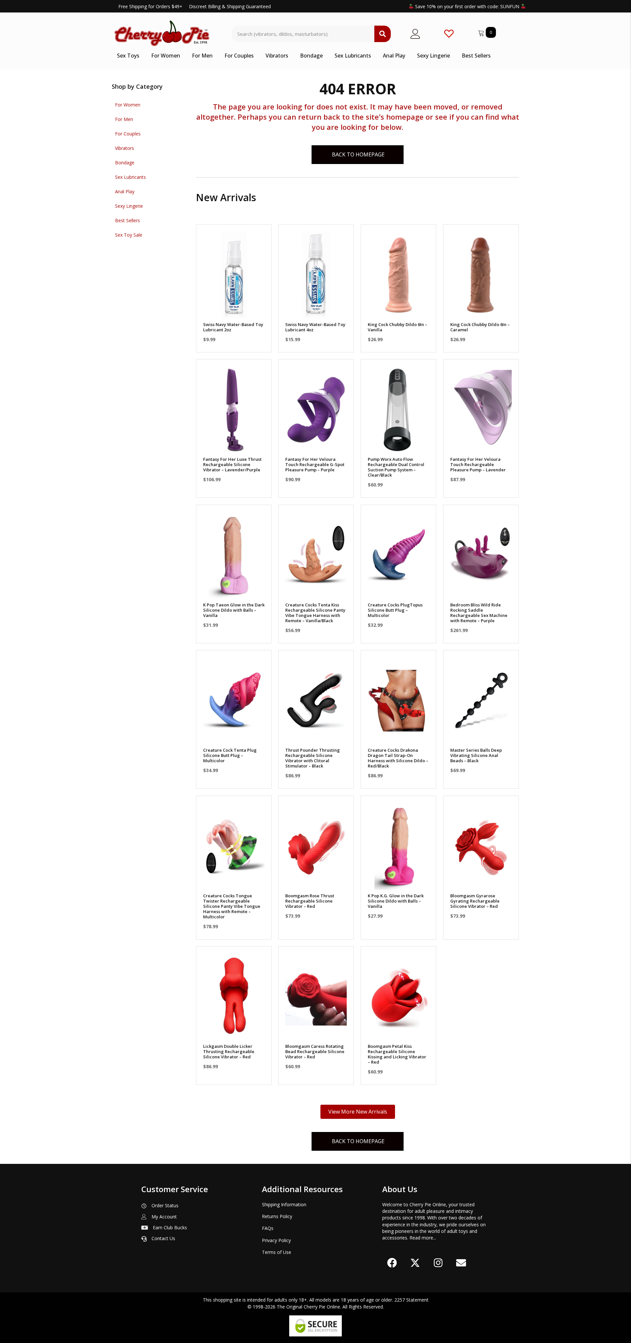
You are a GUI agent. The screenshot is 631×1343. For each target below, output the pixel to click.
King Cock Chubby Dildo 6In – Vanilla (397, 327)
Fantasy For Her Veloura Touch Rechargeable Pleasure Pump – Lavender (478, 464)
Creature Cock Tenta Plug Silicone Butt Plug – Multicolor (230, 755)
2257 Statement (411, 1300)
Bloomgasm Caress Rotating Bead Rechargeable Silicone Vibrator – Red (314, 1051)
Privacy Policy (276, 1240)
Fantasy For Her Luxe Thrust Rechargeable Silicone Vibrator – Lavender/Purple (232, 464)
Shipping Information (284, 1204)
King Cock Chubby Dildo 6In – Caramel (480, 327)
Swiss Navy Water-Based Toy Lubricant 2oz (233, 327)
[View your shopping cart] (482, 32)
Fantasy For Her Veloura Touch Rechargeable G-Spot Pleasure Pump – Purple (314, 464)
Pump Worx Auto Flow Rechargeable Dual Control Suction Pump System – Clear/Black (396, 467)
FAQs (267, 1228)
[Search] (382, 34)
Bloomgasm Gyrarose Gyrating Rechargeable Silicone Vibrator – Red (475, 901)
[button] (234, 310)
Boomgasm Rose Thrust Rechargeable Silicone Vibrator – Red (309, 901)
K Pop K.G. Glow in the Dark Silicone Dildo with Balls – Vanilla (396, 901)
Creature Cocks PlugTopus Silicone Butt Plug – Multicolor (395, 610)
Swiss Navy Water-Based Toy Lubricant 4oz (315, 327)
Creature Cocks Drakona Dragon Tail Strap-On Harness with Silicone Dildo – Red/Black (398, 758)
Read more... (422, 1238)
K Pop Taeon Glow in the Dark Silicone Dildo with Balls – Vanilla (234, 610)
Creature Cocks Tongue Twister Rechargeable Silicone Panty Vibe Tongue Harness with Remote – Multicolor (231, 906)
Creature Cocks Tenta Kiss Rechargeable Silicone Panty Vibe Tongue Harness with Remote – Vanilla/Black (315, 613)
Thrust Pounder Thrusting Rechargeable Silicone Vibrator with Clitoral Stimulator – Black (312, 758)
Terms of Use (276, 1252)
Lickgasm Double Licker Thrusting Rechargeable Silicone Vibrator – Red (228, 1051)
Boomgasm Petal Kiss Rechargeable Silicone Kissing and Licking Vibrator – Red (397, 1054)
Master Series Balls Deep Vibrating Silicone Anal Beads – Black (476, 755)
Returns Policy (277, 1216)
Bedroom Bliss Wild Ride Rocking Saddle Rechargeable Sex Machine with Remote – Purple (478, 613)
